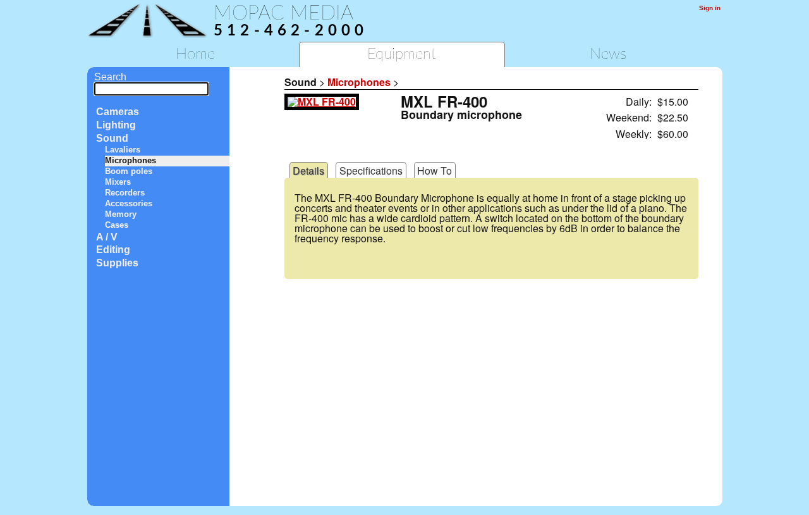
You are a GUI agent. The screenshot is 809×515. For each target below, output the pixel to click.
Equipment (401, 54)
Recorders (125, 192)
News (608, 54)
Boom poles (128, 171)
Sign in (710, 7)
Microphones (130, 160)
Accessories (128, 203)
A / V (107, 237)
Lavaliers (122, 149)
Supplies (117, 263)
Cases (116, 225)
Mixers (118, 182)
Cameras (117, 111)
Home (195, 54)
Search (110, 76)
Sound (112, 138)
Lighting (116, 125)
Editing (113, 249)
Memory (121, 214)
